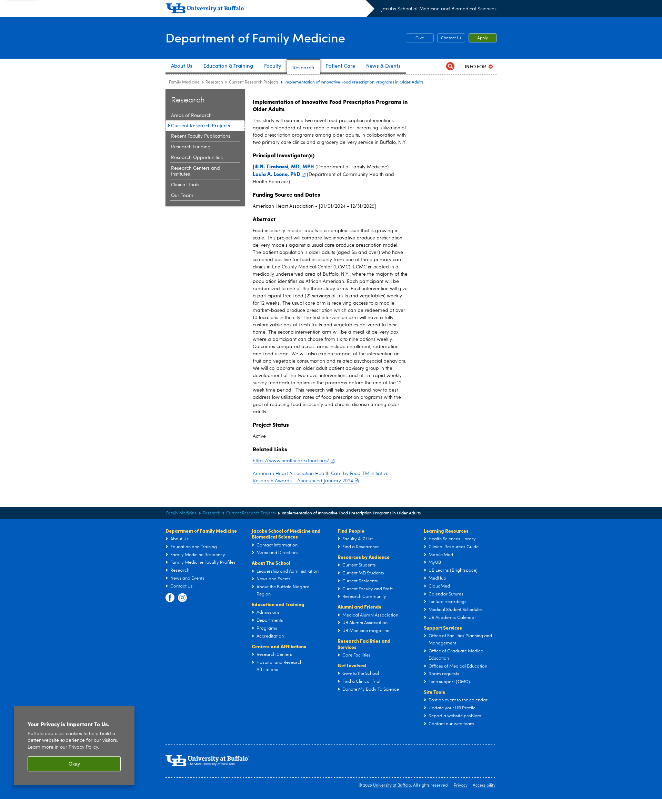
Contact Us (451, 38)
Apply (482, 38)
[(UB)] (270, 9)
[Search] (450, 66)
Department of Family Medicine (255, 37)
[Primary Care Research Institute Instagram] (182, 597)
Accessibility (484, 785)
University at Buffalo (392, 785)
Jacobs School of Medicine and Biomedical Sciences (438, 9)
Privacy (461, 785)
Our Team (182, 195)
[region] (74, 745)
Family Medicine (184, 82)
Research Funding (191, 147)
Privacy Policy (83, 747)
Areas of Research (191, 115)
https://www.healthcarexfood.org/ (291, 460)
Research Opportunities (197, 157)
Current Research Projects (254, 82)
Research (214, 82)
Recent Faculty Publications (200, 136)
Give (415, 38)
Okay (74, 764)
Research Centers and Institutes (195, 171)
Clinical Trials (185, 185)
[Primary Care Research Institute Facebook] (170, 597)
